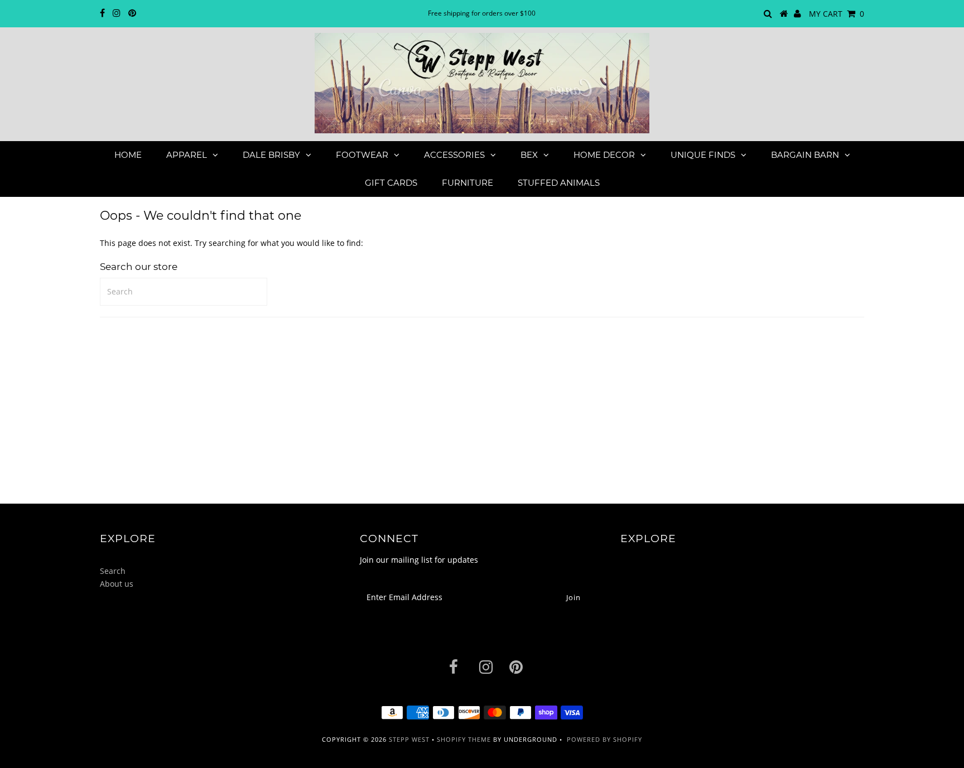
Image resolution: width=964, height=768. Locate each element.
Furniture (467, 182)
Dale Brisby (271, 154)
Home (128, 154)
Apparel (186, 154)
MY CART (836, 13)
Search (113, 571)
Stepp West (409, 739)
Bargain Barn (805, 154)
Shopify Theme (464, 739)
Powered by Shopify (604, 739)
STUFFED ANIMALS (559, 182)
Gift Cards (391, 182)
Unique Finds (703, 154)
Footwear (362, 154)
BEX (529, 154)
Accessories (454, 154)
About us (116, 583)
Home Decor (604, 154)
